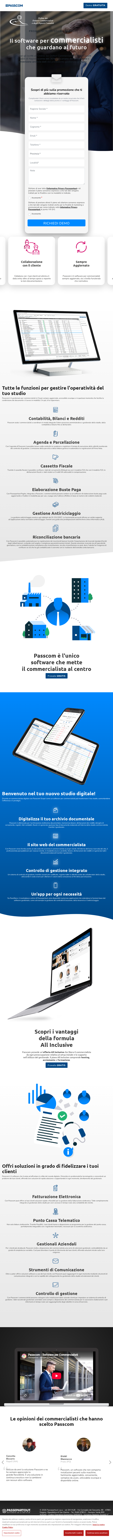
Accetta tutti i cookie (73, 1533)
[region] (56, 1527)
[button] (3, 261)
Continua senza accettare (97, 1533)
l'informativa (51, 188)
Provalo (56, 675)
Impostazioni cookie (12, 1533)
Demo (95, 5)
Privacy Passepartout (67, 188)
